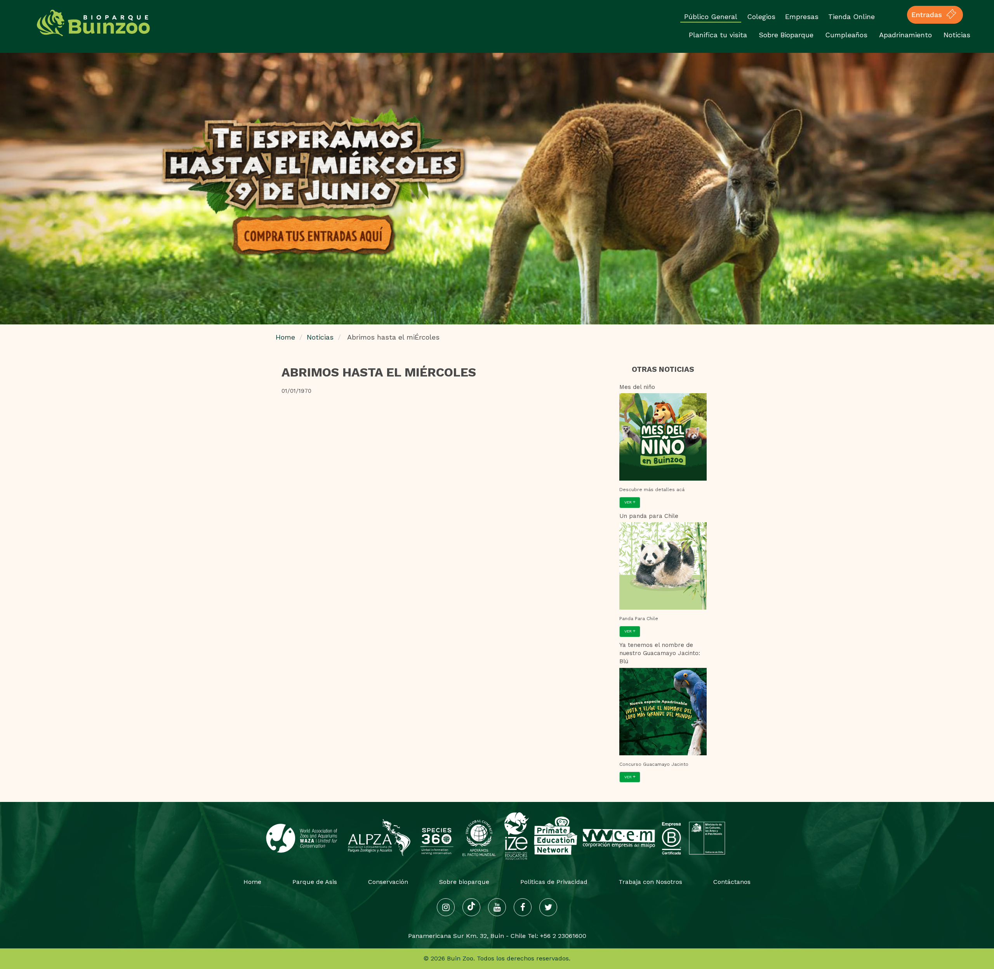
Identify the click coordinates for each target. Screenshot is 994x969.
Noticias (957, 35)
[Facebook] (523, 907)
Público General (710, 16)
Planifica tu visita (718, 35)
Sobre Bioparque (786, 35)
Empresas (801, 16)
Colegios (761, 16)
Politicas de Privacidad (553, 881)
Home (285, 337)
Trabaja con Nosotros (650, 881)
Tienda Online (851, 16)
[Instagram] (446, 907)
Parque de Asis (314, 881)
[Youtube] (497, 907)
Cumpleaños (846, 35)
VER (628, 502)
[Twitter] (548, 907)
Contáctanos (732, 881)
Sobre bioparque (464, 881)
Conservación (388, 881)
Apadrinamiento (905, 35)
